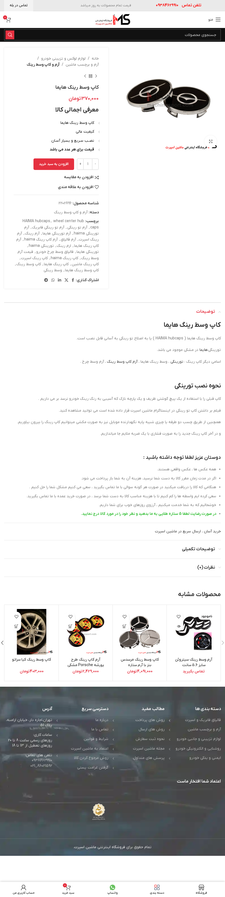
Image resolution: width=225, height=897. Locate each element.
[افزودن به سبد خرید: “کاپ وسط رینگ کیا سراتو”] (16, 626)
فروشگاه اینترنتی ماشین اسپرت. (99, 847)
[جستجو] (9, 34)
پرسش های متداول (149, 758)
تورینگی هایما (88, 252)
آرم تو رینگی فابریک (48, 227)
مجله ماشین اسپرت (149, 748)
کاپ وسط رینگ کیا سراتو (31, 659)
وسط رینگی (53, 270)
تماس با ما (99, 729)
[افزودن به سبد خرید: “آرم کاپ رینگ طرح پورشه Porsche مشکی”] (70, 626)
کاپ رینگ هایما (56, 264)
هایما (203, 350)
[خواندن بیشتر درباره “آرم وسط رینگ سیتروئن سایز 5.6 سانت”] (178, 626)
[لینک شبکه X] (66, 280)
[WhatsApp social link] (53, 280)
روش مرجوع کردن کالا (91, 758)
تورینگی (176, 361)
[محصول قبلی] (96, 76)
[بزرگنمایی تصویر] (210, 141)
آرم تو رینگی (77, 227)
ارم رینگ (64, 245)
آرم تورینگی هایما (57, 233)
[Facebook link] (73, 280)
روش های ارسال (152, 729)
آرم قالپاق (68, 239)
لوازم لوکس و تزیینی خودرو (63, 58)
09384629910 (42, 760)
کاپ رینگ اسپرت (34, 258)
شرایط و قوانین (96, 739)
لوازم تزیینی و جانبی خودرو (199, 739)
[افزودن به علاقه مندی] (178, 616)
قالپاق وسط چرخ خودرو (55, 252)
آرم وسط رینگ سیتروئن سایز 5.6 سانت (193, 662)
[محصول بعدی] (85, 76)
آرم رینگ (32, 233)
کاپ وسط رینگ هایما (82, 270)
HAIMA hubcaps (36, 221)
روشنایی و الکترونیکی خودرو (198, 748)
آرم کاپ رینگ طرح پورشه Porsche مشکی (86, 662)
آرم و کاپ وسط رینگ (43, 64)
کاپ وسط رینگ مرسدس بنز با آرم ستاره (140, 662)
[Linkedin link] (59, 280)
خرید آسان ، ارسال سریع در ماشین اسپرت (188, 531)
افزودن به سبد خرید (54, 164)
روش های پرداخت (150, 720)
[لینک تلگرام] (46, 280)
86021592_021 (41, 766)
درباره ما (101, 720)
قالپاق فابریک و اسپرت (203, 720)
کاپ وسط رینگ (28, 264)
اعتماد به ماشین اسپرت (89, 748)
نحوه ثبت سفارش (150, 739)
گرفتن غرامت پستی (92, 767)
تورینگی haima (41, 245)
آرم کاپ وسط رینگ (122, 361)
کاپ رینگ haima (64, 258)
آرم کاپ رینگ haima (41, 239)
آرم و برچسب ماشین (82, 64)
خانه (95, 58)
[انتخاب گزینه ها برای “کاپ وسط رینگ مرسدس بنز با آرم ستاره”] (124, 626)
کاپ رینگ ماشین (85, 264)
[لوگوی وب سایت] (112, 19)
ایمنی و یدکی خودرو (205, 758)
